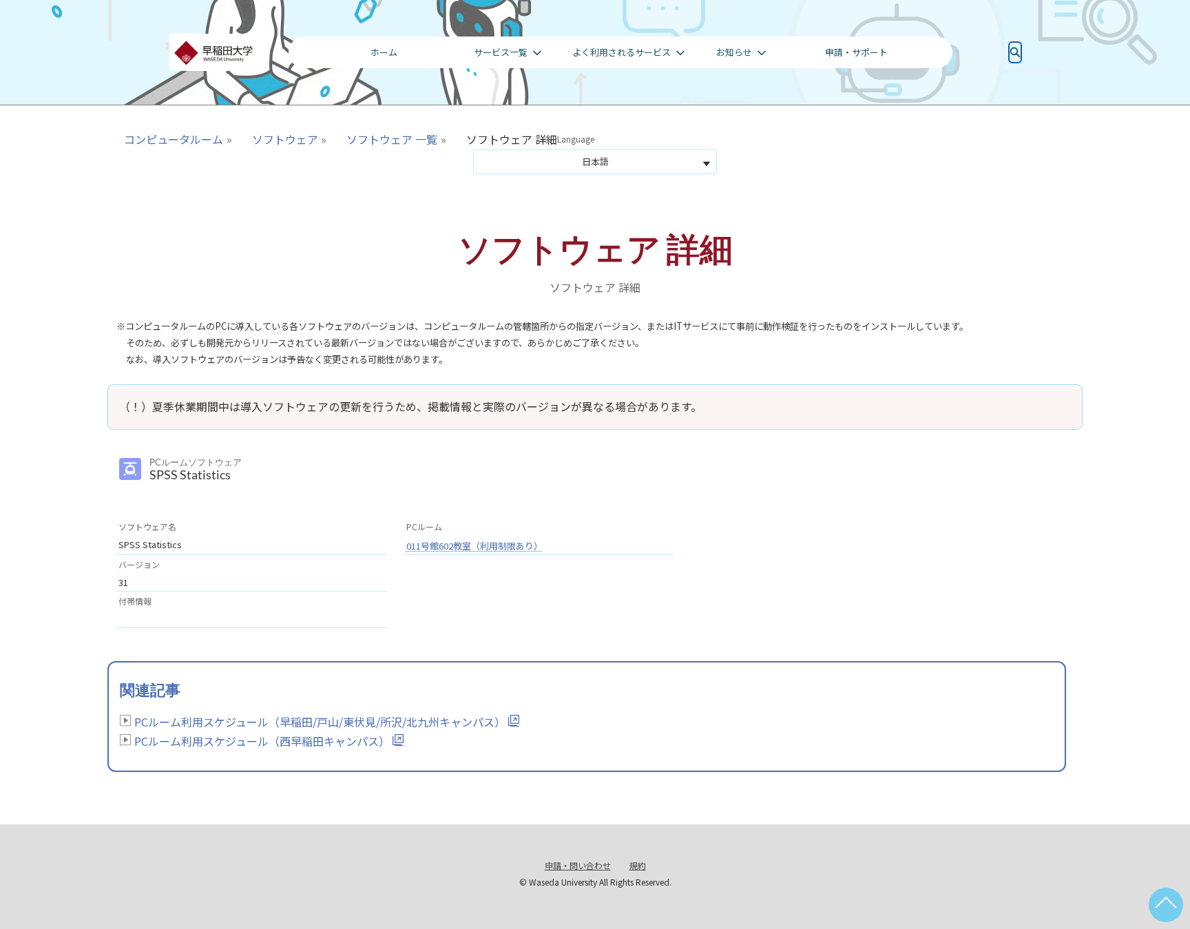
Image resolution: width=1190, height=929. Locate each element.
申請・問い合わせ (578, 865)
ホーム (383, 52)
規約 (637, 865)
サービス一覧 (501, 52)
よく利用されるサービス (621, 52)
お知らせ (734, 52)
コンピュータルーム (173, 139)
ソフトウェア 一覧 (391, 139)
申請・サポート (856, 52)
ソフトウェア (285, 139)
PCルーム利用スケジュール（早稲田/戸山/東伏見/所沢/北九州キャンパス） (319, 721)
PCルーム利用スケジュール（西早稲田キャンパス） (262, 741)
